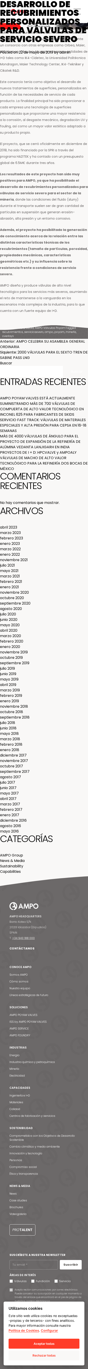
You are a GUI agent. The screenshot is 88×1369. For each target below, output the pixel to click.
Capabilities (10, 871)
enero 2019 (9, 701)
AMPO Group (11, 855)
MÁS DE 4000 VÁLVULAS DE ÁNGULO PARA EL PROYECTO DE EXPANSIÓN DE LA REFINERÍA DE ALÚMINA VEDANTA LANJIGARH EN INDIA (40, 442)
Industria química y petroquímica (32, 1062)
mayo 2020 (10, 625)
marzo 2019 (10, 690)
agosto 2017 (10, 777)
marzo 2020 (10, 635)
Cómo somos (18, 981)
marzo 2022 (10, 549)
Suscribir (70, 1264)
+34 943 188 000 (23, 938)
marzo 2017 (10, 804)
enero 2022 (10, 554)
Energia (14, 1055)
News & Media (24, 328)
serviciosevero (34, 332)
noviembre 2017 (14, 760)
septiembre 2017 (15, 771)
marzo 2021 (10, 576)
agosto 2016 (10, 825)
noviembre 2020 (14, 592)
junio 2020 (8, 619)
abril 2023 (8, 527)
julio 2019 (7, 668)
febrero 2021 (11, 581)
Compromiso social (23, 1167)
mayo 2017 (9, 793)
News (13, 1194)
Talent (22, 1229)
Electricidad (17, 1075)
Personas (15, 1160)
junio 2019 (8, 673)
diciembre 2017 (13, 755)
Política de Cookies (24, 1330)
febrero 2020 (11, 641)
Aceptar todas (44, 1343)
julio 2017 (7, 782)
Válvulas (20, 1281)
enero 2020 (10, 646)
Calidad (14, 1109)
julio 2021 (7, 565)
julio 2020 (8, 614)
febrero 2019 (11, 695)
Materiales (16, 1102)
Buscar (6, 363)
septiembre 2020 (15, 603)
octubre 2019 (11, 657)
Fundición (43, 1281)
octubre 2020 (12, 597)
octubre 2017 (11, 766)
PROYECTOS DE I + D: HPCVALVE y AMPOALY (38, 452)
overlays (8, 336)
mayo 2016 (9, 831)
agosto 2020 (11, 608)
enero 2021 (9, 587)
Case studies (18, 1200)
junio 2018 (8, 728)
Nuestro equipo (19, 988)
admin (64, 52)
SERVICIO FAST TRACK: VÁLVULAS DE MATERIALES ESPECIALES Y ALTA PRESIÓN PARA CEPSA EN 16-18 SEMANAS (43, 425)
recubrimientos (12, 332)
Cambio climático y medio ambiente (34, 1146)
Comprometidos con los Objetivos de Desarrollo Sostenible (42, 1138)
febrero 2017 (11, 809)
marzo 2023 (10, 532)
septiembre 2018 (15, 717)
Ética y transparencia (23, 1174)
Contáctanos (22, 948)
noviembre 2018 (14, 706)
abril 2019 (8, 684)
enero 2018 (9, 749)
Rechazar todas (44, 1355)
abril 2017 (8, 798)
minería (71, 332)
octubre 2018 (11, 711)
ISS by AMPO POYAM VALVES (28, 1022)
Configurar (49, 1330)
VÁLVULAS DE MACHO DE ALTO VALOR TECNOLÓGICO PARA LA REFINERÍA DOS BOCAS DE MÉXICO (44, 463)
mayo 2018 (9, 733)
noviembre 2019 (14, 652)
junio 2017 (8, 787)
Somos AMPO (18, 975)
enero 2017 (9, 815)
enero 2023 (10, 543)
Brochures (16, 1207)
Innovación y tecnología (25, 1153)
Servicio (65, 1281)
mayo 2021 (9, 570)
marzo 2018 (10, 739)
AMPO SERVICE (19, 1028)
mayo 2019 (9, 679)
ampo (49, 332)
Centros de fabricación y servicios (32, 1116)
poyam (59, 332)
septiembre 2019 (14, 663)
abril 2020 (8, 630)
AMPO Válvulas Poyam (50, 328)
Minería (14, 1069)
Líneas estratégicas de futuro (28, 995)
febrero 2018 (11, 744)
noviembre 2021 (14, 559)
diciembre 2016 (13, 820)
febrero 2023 (11, 538)
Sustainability (11, 866)
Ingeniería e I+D (19, 1095)
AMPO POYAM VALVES (23, 1015)
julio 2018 (7, 722)
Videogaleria (17, 1214)
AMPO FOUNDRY (19, 1035)
